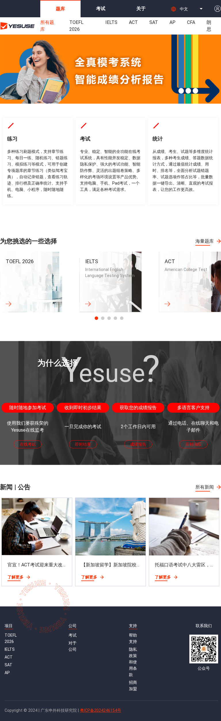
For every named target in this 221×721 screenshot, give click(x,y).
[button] (192, 8)
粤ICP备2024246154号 (100, 710)
